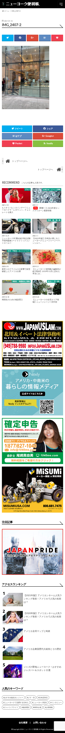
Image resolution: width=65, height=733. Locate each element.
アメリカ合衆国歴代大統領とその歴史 (42, 649)
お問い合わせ (39, 722)
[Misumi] (32, 510)
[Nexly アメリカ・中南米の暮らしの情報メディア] (32, 413)
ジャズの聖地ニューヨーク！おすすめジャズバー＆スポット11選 (42, 668)
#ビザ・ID (31, 697)
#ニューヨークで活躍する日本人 (16, 702)
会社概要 (23, 722)
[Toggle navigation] (61, 4)
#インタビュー (56, 702)
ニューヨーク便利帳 (31, 729)
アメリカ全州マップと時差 (37, 631)
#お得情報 (49, 707)
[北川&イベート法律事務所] (32, 364)
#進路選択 (26, 707)
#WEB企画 (37, 707)
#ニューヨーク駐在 (39, 702)
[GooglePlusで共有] (32, 38)
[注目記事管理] (32, 575)
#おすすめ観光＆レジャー (13, 697)
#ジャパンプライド (10, 707)
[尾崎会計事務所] (32, 462)
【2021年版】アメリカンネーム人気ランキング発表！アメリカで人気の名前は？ (43, 598)
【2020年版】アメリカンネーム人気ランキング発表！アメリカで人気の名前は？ (43, 616)
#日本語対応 (43, 697)
